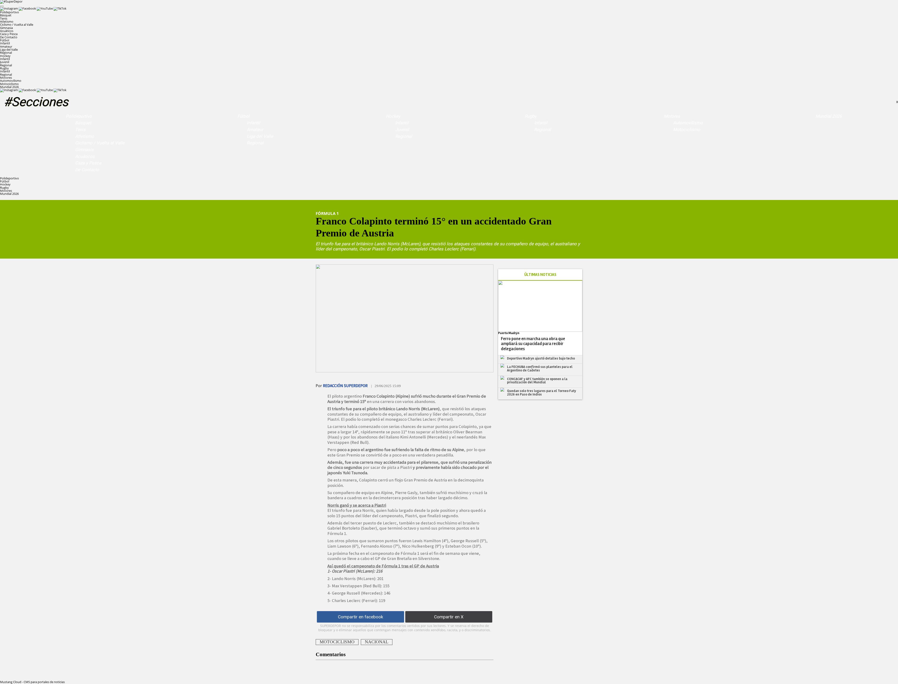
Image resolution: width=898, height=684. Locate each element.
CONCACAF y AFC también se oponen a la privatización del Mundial (537, 381)
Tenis (3, 18)
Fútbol (243, 116)
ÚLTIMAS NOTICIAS (540, 275)
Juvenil (4, 62)
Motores (672, 116)
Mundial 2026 (9, 87)
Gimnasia (6, 28)
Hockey (393, 116)
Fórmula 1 (327, 213)
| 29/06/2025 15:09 (386, 386)
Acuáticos (6, 31)
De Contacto (8, 37)
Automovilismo (10, 80)
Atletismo (6, 21)
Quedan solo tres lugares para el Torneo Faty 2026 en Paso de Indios (541, 392)
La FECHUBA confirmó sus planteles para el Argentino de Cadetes (539, 368)
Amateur (6, 46)
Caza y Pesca (9, 34)
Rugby (530, 116)
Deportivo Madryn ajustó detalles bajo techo (541, 358)
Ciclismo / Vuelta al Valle (16, 24)
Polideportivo (79, 116)
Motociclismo (9, 84)
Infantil (5, 43)
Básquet (5, 15)
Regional (6, 52)
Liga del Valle (9, 49)
